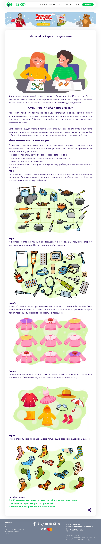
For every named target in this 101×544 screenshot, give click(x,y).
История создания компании (16, 529)
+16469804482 (76, 530)
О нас (77, 4)
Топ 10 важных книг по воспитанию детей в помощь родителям (43, 500)
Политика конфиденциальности (79, 526)
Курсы (43, 4)
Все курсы (9, 525)
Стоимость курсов (11, 531)
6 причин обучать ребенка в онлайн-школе (32, 507)
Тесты (68, 4)
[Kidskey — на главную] (16, 4)
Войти (88, 4)
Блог (60, 4)
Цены (52, 4)
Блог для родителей (12, 527)
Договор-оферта (73, 524)
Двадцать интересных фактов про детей (31, 503)
